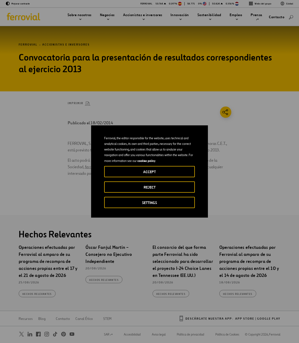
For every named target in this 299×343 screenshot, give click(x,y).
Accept (149, 171)
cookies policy (146, 161)
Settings (149, 202)
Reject (150, 187)
